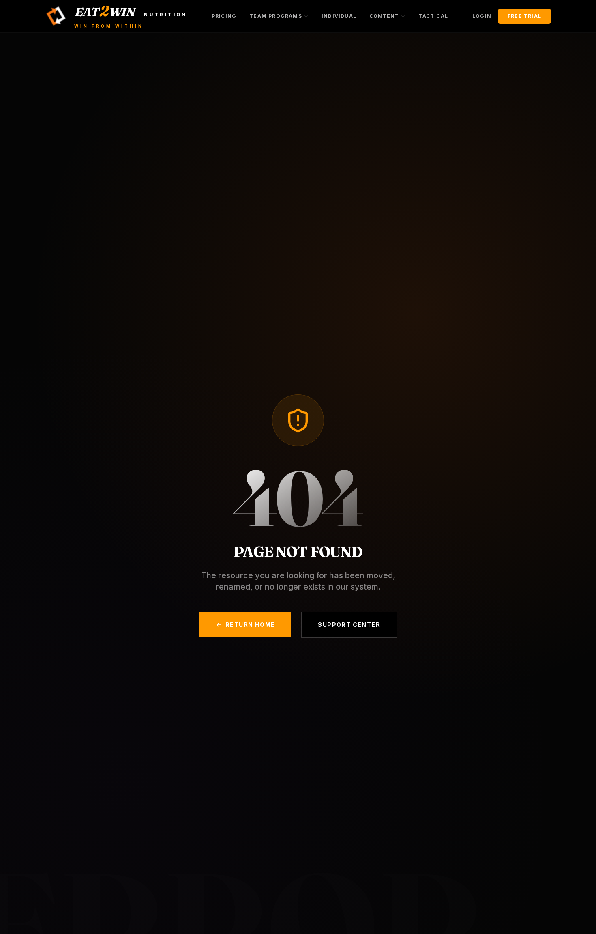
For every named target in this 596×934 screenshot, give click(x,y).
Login (481, 16)
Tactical (433, 16)
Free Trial (524, 16)
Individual (339, 16)
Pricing (224, 16)
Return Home (250, 624)
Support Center (349, 624)
